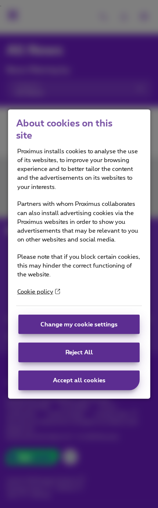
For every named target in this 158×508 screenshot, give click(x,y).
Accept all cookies (79, 380)
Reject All (79, 352)
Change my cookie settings (79, 324)
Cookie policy (35, 292)
